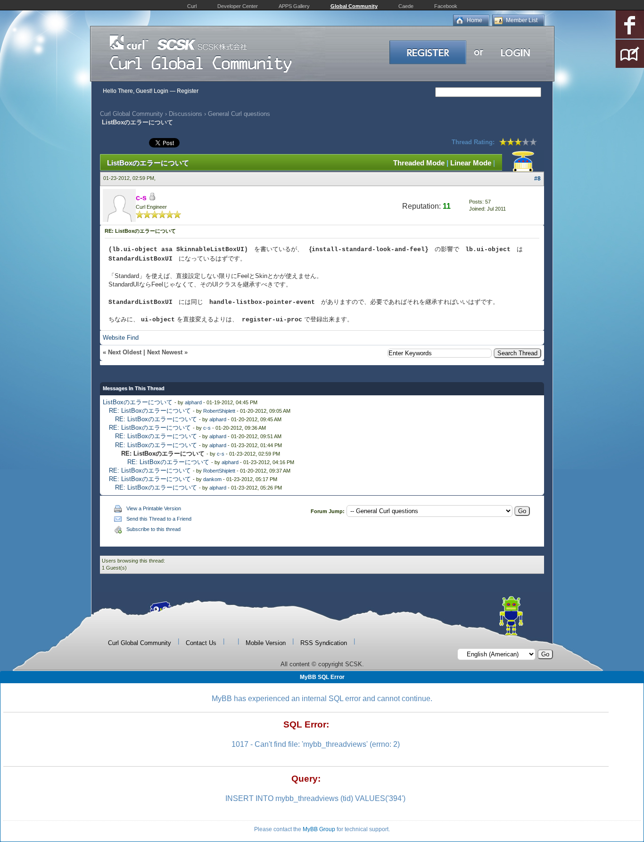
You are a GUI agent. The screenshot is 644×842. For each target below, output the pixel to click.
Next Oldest (124, 352)
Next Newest (164, 352)
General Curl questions (239, 113)
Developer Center (237, 6)
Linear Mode (470, 163)
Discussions (185, 113)
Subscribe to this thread (153, 529)
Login (161, 91)
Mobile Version (266, 642)
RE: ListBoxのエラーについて (150, 410)
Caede (405, 6)
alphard (193, 402)
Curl (192, 6)
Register (187, 91)
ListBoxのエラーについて (138, 402)
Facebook (445, 6)
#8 (537, 178)
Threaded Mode (419, 163)
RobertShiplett (219, 411)
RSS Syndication (323, 642)
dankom (212, 479)
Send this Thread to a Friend (158, 519)
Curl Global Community (131, 113)
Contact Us (201, 642)
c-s (207, 428)
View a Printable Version (153, 508)
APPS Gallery (294, 6)
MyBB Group (319, 829)
